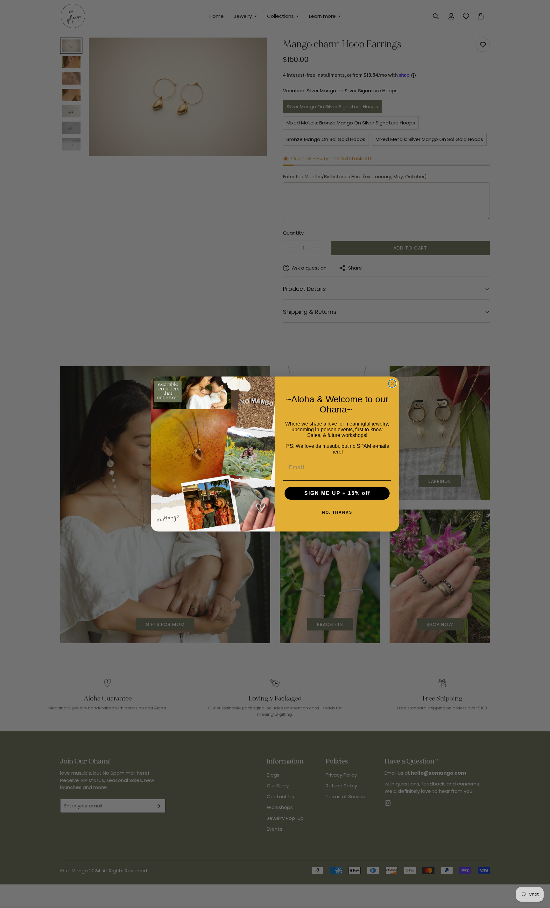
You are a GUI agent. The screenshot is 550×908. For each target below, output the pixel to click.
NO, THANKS (337, 512)
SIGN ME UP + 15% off (337, 493)
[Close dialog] (392, 383)
